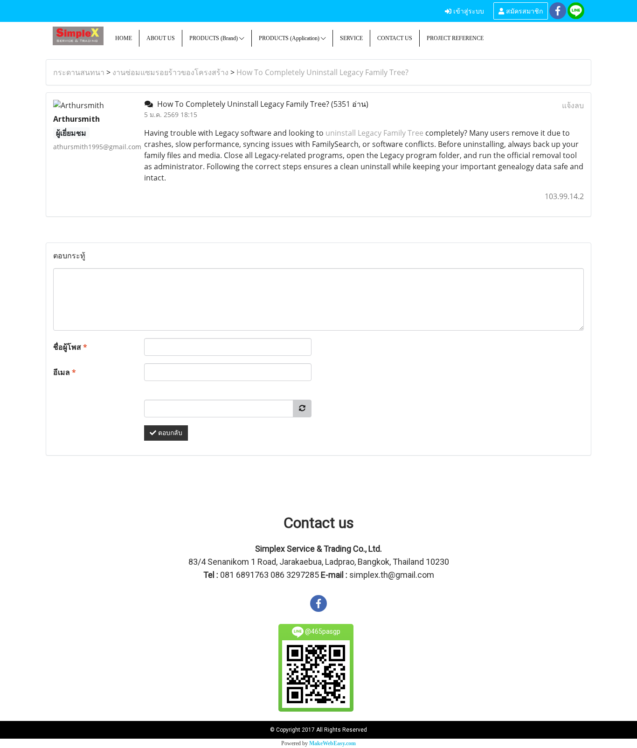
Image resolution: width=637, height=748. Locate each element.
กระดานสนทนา (78, 72)
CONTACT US (394, 38)
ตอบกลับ (169, 432)
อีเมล (64, 372)
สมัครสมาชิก (523, 10)
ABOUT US (160, 38)
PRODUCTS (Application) (290, 38)
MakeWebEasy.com (332, 743)
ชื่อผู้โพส (70, 347)
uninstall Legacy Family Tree (374, 133)
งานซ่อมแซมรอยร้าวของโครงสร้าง (170, 72)
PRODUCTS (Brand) (214, 38)
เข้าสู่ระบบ (467, 10)
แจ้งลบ (573, 105)
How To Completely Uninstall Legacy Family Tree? (322, 72)
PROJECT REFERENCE (455, 38)
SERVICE (351, 38)
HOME (123, 38)
